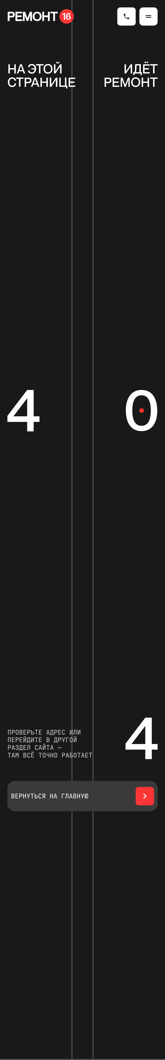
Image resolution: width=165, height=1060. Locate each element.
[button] (148, 16)
